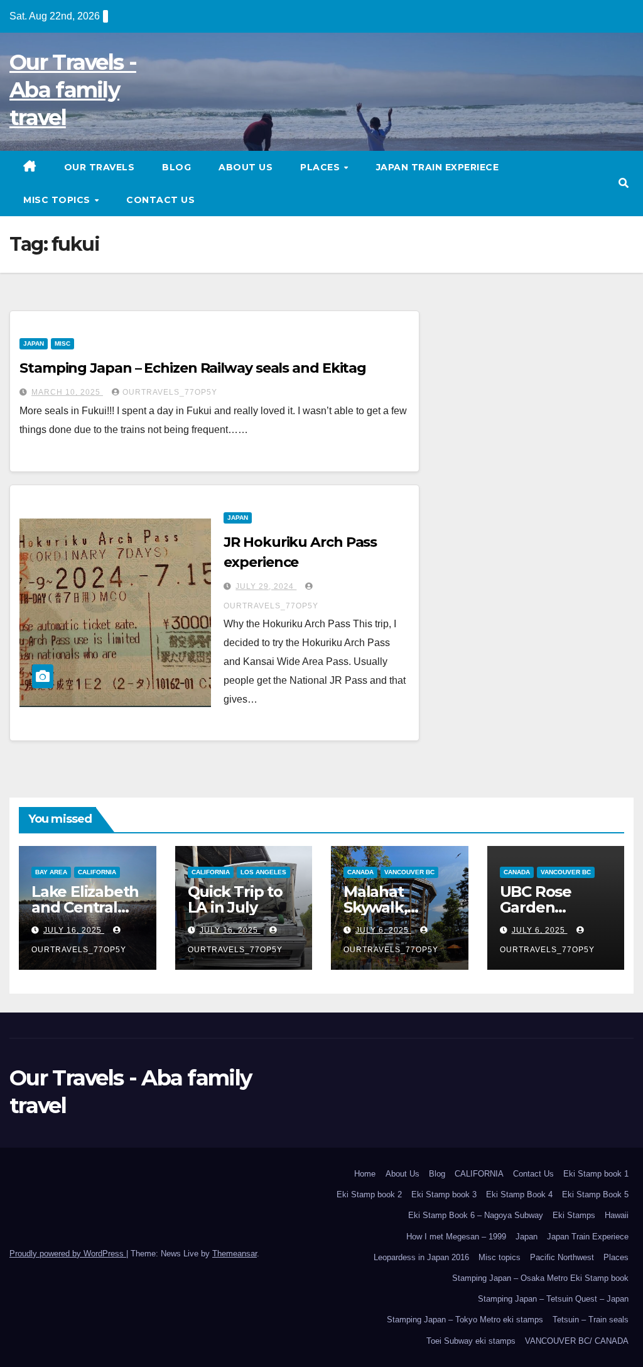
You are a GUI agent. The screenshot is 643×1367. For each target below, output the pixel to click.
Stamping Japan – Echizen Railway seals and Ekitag (192, 368)
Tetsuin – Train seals (591, 1319)
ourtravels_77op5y (169, 392)
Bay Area (51, 872)
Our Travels (99, 167)
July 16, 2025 (73, 930)
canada (360, 872)
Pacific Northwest (562, 1257)
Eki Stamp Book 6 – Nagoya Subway (475, 1215)
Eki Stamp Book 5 (595, 1194)
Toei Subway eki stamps (471, 1341)
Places (321, 167)
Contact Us (160, 200)
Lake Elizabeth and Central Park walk (85, 907)
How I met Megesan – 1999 (456, 1236)
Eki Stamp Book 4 (519, 1194)
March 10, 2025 (67, 392)
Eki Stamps (574, 1215)
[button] (624, 183)
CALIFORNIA (479, 1173)
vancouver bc (409, 872)
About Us (246, 167)
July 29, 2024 (265, 586)
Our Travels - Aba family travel (72, 90)
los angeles (263, 872)
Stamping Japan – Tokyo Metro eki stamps (465, 1319)
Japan (527, 1236)
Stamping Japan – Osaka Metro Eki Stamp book (540, 1278)
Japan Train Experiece (437, 167)
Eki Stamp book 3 (444, 1194)
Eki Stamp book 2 (369, 1194)
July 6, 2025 (383, 930)
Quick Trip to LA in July (235, 899)
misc (62, 343)
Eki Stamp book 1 (596, 1173)
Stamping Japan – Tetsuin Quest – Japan (553, 1299)
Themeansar (234, 1253)
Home (365, 1173)
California (97, 872)
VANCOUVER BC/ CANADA (577, 1341)
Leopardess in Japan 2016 (421, 1257)
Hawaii (617, 1215)
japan (33, 343)
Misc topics (58, 200)
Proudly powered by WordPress (67, 1253)
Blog (176, 167)
